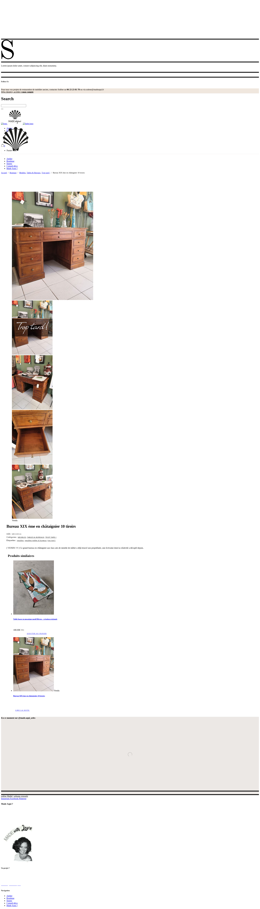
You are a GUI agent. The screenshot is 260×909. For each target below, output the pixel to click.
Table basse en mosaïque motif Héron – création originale (35, 619)
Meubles (22, 173)
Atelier (9, 896)
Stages (9, 901)
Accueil (4, 173)
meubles (20, 540)
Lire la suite (22, 710)
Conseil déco (12, 903)
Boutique (13, 173)
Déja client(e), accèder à (17, 92)
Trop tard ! (46, 173)
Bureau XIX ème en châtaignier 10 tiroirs (29, 696)
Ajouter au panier (37, 633)
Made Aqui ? (12, 905)
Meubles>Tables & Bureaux (36, 540)
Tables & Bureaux (33, 173)
